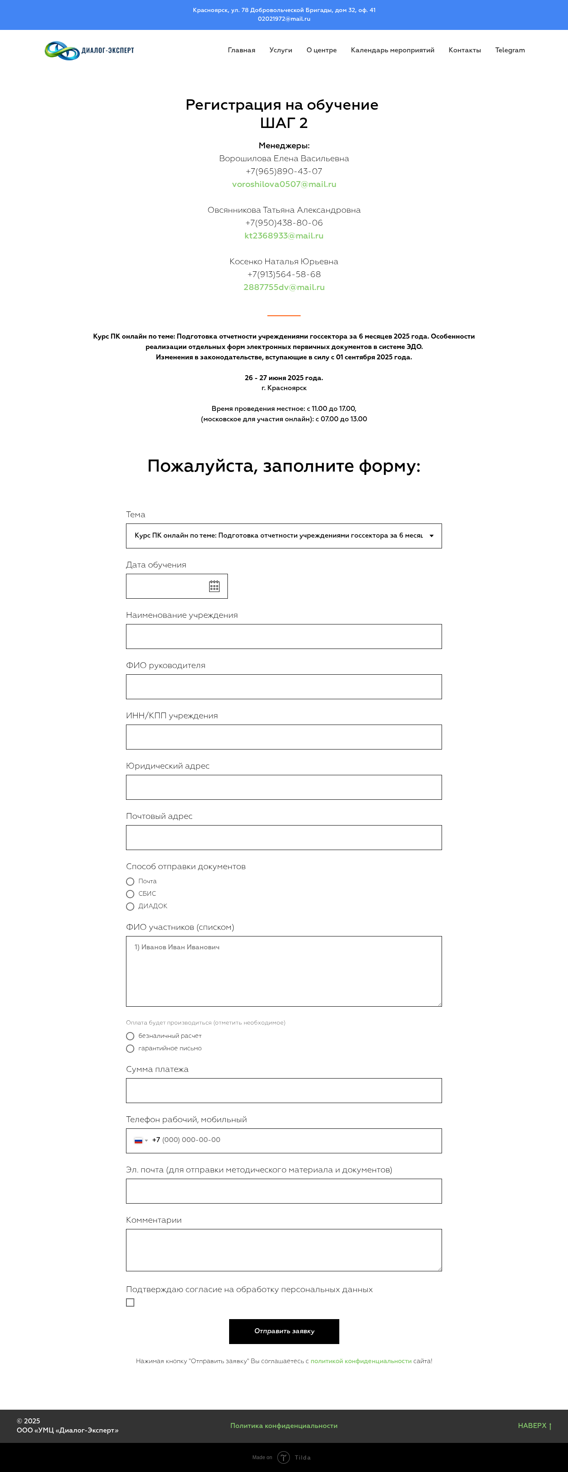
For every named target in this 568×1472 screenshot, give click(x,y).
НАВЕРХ (532, 1426)
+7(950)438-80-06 (284, 223)
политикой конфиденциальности (361, 1361)
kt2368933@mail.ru (284, 236)
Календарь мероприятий (393, 50)
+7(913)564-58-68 (284, 274)
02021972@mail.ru (284, 19)
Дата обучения (156, 565)
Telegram (510, 50)
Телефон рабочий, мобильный (186, 1120)
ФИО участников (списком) (180, 927)
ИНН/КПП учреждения (172, 716)
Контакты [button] (465, 50)
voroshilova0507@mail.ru (284, 184)
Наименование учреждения (182, 615)
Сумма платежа (157, 1069)
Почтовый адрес (159, 816)
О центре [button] (321, 50)
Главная (241, 50)
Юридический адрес (168, 766)
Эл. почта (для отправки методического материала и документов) (259, 1170)
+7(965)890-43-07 (284, 171)
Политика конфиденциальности (284, 1426)
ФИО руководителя (165, 665)
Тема (136, 515)
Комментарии (154, 1220)
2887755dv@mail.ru (284, 287)
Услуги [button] (280, 50)
